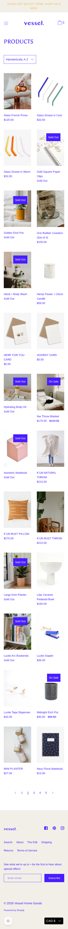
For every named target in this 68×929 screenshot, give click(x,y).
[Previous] (15, 792)
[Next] (52, 792)
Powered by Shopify (14, 910)
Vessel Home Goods (28, 903)
